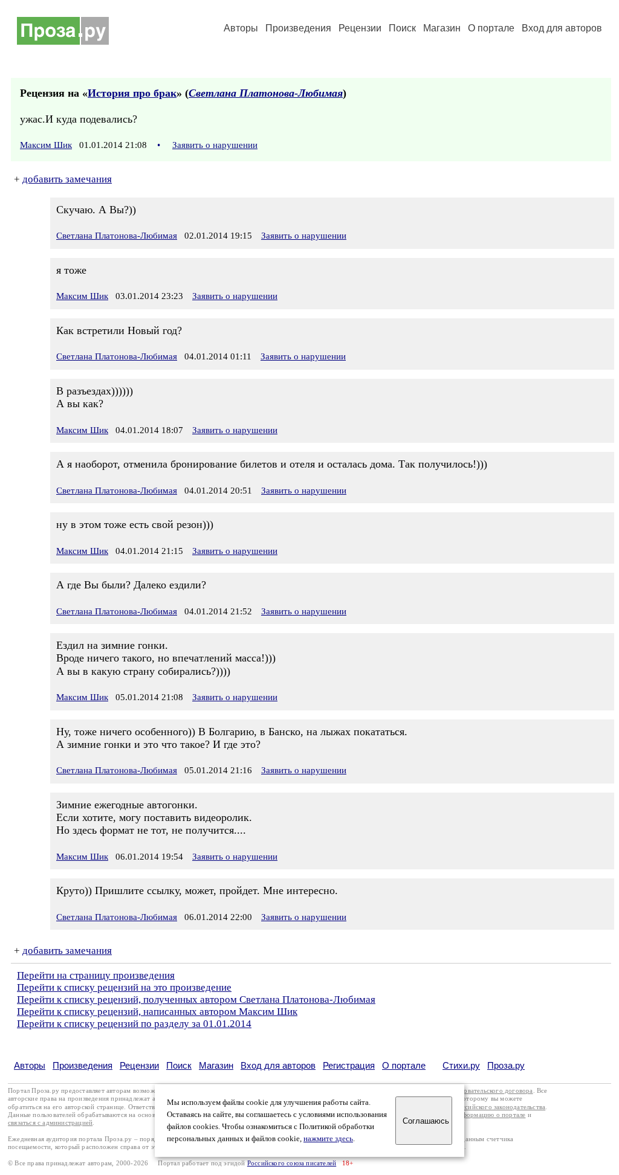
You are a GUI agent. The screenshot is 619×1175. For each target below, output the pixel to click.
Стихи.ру (461, 1065)
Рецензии (360, 28)
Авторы (241, 28)
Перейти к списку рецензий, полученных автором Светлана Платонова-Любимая (196, 999)
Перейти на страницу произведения (96, 975)
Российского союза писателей (291, 1163)
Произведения (298, 28)
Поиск (402, 28)
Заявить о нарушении (215, 145)
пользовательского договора (490, 1090)
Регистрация (349, 1065)
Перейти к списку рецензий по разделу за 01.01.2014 (134, 1023)
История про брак (132, 93)
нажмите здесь (328, 1139)
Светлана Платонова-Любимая (266, 93)
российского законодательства (500, 1107)
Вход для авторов (562, 28)
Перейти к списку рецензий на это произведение (124, 987)
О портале (404, 1065)
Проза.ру (506, 1065)
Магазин (442, 28)
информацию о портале (490, 1115)
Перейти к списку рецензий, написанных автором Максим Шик (157, 1011)
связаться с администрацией (50, 1122)
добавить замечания (67, 179)
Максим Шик (46, 145)
